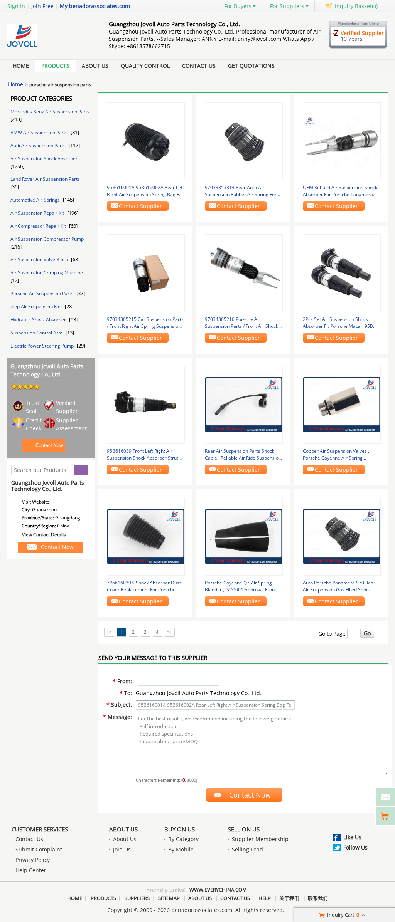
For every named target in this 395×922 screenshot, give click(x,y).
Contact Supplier (140, 206)
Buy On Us (179, 829)
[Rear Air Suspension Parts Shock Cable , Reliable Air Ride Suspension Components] (243, 404)
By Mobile (181, 849)
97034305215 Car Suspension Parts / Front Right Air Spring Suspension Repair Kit (145, 323)
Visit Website (35, 502)
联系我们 (318, 898)
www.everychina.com (218, 889)
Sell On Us (244, 829)
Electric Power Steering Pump (42, 346)
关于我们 (289, 898)
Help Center (30, 870)
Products (55, 65)
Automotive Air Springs (35, 199)
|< (109, 632)
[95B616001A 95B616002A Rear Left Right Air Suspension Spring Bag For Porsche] (145, 141)
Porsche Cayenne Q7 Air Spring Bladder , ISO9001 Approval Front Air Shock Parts (240, 586)
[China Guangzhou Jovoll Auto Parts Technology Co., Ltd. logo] (49, 47)
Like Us (352, 837)
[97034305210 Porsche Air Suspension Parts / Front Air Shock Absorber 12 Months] (243, 272)
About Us (95, 65)
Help (264, 898)
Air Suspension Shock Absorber (44, 158)
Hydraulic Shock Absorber (38, 319)
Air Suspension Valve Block (39, 259)
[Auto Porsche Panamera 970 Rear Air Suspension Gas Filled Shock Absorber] (341, 536)
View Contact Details (44, 534)
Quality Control (145, 65)
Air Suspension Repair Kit (37, 213)
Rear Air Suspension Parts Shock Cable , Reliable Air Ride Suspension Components (243, 455)
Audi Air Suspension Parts (38, 145)
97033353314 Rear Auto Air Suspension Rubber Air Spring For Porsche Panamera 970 (241, 191)
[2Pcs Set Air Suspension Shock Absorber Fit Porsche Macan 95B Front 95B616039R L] (341, 272)
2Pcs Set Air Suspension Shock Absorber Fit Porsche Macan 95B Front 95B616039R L (338, 323)
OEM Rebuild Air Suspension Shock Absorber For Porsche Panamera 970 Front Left (340, 191)
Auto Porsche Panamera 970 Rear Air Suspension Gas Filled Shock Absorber (339, 586)
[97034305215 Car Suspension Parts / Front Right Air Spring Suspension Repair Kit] (145, 272)
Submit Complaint (38, 849)
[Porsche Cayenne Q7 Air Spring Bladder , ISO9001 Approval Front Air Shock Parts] (243, 536)
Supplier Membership (260, 839)
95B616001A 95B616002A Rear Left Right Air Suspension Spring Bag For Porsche (145, 191)
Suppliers (137, 898)
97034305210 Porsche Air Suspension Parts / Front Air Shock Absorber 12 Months (241, 323)
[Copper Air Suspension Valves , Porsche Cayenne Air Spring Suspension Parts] (341, 404)
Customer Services (40, 829)
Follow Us (355, 847)
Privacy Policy (32, 859)
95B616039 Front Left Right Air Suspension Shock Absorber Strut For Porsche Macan (142, 455)
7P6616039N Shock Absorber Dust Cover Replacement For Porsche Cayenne (144, 586)
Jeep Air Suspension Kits (36, 306)
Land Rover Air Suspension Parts (45, 179)
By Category (183, 839)
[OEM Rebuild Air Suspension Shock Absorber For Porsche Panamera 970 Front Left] (341, 141)
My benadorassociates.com (95, 6)
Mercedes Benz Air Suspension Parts (49, 111)
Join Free (42, 6)
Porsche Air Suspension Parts (42, 293)
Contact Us (199, 65)
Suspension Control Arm (37, 332)
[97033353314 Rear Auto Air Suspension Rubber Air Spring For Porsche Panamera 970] (243, 141)
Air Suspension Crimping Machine (46, 272)
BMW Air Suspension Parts (39, 132)
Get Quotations (251, 65)
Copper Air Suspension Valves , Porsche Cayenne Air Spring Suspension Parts (336, 455)
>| (169, 632)
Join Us (122, 849)
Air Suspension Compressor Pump (47, 239)
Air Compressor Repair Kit (38, 226)
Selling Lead (247, 849)
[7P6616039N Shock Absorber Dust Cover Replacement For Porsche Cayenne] (145, 536)
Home (21, 65)
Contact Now (49, 445)
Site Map (169, 898)
